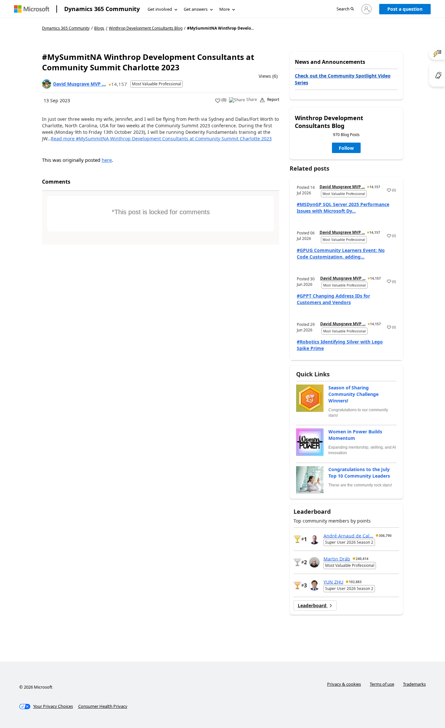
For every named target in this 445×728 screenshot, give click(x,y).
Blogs (99, 28)
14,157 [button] (119, 84)
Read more (161, 138)
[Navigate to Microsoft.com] (31, 9)
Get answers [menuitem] (196, 9)
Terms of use (382, 684)
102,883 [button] (355, 582)
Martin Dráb (336, 558)
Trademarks (414, 684)
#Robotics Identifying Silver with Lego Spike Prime (340, 345)
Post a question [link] (405, 9)
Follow (346, 148)
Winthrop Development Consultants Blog (145, 28)
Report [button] (273, 99)
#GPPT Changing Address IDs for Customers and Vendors (333, 299)
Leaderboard (313, 605)
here (107, 160)
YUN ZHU (333, 582)
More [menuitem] (224, 9)
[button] (345, 9)
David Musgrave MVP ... (79, 84)
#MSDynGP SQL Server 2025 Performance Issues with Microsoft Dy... (343, 207)
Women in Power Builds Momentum (355, 434)
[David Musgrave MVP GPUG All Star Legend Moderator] (46, 84)
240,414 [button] (362, 558)
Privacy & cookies (344, 684)
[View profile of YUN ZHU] (314, 585)
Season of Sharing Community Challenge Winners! (353, 394)
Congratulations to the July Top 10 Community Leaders (359, 472)
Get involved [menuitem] (160, 9)
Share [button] (251, 99)
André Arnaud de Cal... (348, 535)
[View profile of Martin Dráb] (314, 562)
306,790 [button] (385, 535)
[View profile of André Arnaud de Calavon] (314, 539)
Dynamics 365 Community (102, 9)
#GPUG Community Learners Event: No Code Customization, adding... (341, 253)
